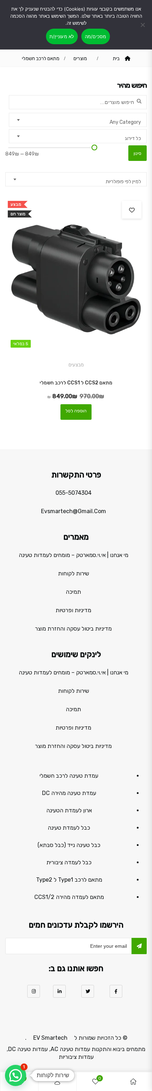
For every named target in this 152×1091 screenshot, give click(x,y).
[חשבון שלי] (57, 1081)
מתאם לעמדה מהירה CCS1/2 (69, 897)
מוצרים (80, 59)
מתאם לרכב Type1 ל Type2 (69, 879)
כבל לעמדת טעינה (69, 827)
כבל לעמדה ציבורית (69, 862)
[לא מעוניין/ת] (143, 29)
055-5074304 (73, 492)
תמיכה (73, 591)
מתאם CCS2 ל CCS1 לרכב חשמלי (76, 383)
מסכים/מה (95, 36)
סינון (137, 153)
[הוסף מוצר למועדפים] (131, 210)
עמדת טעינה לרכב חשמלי (69, 775)
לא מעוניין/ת (61, 36)
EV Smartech (50, 1037)
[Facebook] (116, 991)
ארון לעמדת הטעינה (69, 810)
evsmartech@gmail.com (73, 511)
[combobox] (78, 120)
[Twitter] (87, 991)
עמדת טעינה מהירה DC (69, 793)
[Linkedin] (59, 991)
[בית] (133, 1081)
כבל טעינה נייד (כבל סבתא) (68, 845)
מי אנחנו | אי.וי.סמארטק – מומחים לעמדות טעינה (73, 555)
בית (116, 59)
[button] (15, 1075)
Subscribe (139, 946)
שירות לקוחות (73, 573)
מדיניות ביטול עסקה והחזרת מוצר (73, 628)
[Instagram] (33, 991)
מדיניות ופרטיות (73, 610)
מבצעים (76, 365)
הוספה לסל (76, 410)
